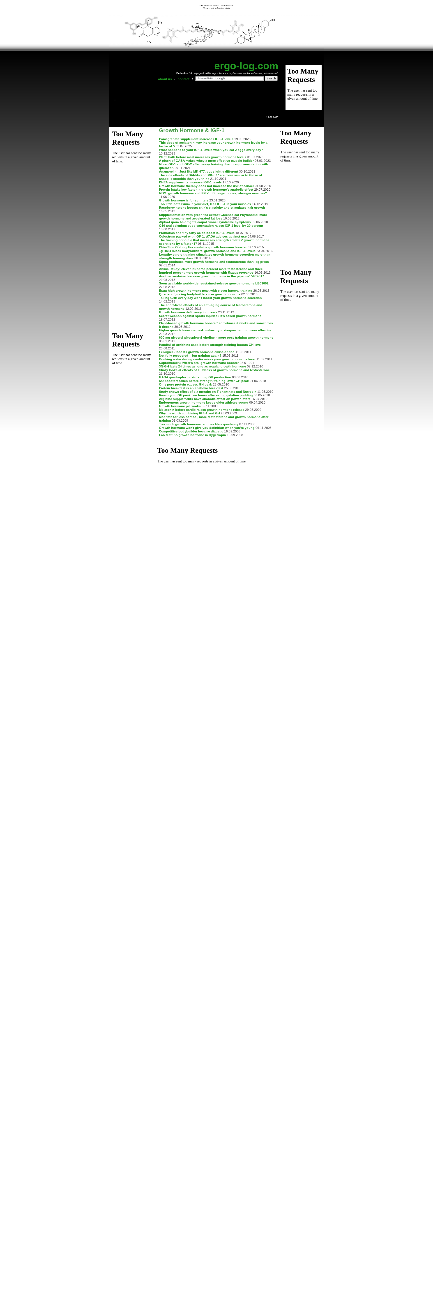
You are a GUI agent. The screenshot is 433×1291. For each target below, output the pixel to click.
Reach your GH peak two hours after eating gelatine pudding (206, 395)
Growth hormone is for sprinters (183, 200)
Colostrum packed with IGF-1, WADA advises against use (203, 236)
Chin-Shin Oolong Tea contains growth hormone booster (203, 247)
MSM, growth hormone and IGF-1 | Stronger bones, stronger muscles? (213, 193)
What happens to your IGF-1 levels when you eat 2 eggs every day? (211, 150)
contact (183, 79)
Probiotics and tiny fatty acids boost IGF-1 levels (197, 233)
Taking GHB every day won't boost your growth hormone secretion (210, 298)
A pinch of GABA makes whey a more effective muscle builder (206, 160)
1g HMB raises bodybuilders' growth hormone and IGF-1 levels (207, 251)
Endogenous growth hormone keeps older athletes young (203, 402)
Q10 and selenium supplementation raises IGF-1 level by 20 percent (211, 225)
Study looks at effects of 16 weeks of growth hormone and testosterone (214, 370)
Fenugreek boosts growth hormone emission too (197, 352)
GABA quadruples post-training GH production (195, 377)
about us (165, 79)
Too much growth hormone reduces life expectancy (198, 424)
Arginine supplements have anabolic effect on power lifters (204, 399)
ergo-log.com (246, 66)
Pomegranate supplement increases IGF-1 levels (196, 139)
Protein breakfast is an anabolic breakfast (191, 388)
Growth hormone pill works (180, 406)
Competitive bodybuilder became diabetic (191, 431)
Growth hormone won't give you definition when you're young (207, 428)
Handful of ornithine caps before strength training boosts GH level (210, 344)
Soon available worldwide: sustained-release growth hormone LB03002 (214, 283)
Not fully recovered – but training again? (190, 355)
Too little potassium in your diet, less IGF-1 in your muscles (205, 204)
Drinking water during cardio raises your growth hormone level (207, 359)
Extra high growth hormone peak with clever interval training (205, 290)
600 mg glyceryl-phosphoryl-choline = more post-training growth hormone (216, 337)
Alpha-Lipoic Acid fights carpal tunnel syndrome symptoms (205, 222)
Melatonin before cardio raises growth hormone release (201, 409)
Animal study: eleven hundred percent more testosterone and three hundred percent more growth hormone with (211, 270)
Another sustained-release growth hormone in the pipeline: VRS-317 (211, 276)
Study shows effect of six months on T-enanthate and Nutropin (207, 391)
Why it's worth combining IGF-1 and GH (189, 413)
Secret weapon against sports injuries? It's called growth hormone (210, 316)
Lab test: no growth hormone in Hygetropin (192, 435)
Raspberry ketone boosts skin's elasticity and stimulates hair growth (212, 207)
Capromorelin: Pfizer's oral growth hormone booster (199, 363)
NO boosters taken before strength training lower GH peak (204, 381)
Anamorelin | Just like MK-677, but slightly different (198, 171)
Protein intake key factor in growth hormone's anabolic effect (206, 189)
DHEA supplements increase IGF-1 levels (190, 182)
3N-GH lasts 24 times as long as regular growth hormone (202, 366)
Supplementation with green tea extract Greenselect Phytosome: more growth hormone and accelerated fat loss (213, 216)
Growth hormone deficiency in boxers (188, 312)
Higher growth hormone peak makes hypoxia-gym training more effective (215, 330)
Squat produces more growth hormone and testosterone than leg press (214, 261)
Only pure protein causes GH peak (185, 384)
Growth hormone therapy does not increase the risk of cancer (206, 186)
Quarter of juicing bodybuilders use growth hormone (199, 294)
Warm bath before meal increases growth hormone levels (202, 157)
